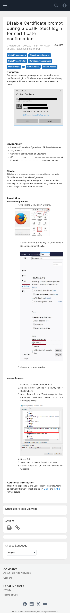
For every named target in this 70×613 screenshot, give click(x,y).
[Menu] (4, 5)
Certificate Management (40, 61)
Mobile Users (14, 67)
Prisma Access (49, 67)
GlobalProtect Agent (17, 55)
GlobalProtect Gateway (40, 55)
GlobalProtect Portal (16, 61)
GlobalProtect (33, 67)
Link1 (46, 489)
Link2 (57, 489)
